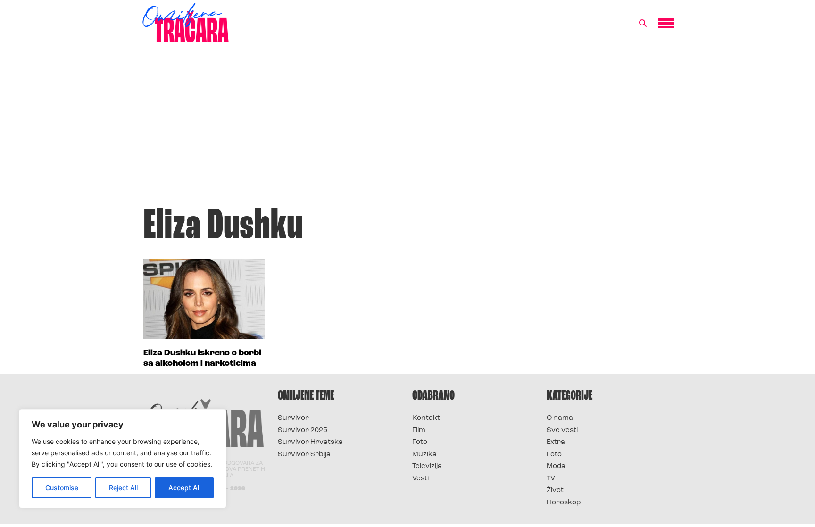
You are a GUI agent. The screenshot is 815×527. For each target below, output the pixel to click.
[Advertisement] (407, 129)
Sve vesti (562, 430)
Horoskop (564, 502)
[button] (642, 23)
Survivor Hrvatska (310, 442)
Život (555, 490)
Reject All (123, 488)
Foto (419, 442)
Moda (556, 466)
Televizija (427, 466)
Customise (61, 488)
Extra (556, 442)
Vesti (420, 478)
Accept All (184, 488)
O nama (560, 418)
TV (551, 478)
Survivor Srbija (304, 454)
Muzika (424, 454)
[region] (122, 458)
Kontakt (426, 418)
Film (418, 430)
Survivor (293, 418)
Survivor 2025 (302, 430)
